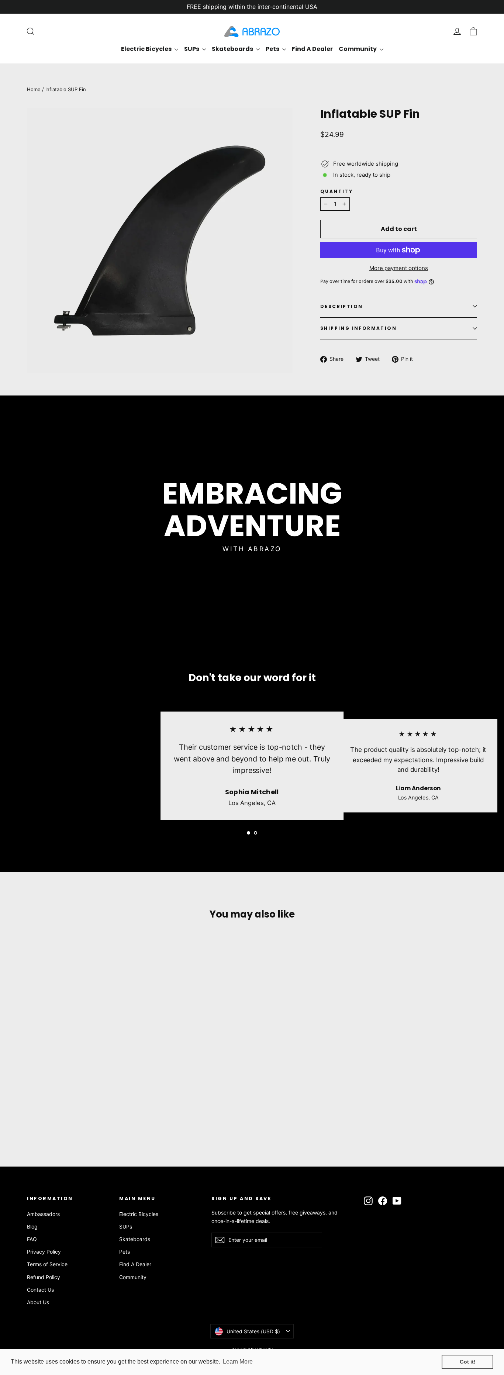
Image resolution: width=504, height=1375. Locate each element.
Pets (273, 49)
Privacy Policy (44, 1251)
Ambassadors (43, 1214)
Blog (32, 1226)
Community (358, 49)
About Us (38, 1302)
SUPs (192, 49)
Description (341, 306)
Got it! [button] (468, 1362)
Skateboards (233, 49)
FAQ (32, 1239)
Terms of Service (47, 1264)
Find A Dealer (312, 49)
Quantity (336, 191)
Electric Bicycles (147, 49)
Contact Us (40, 1289)
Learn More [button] (238, 1361)
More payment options (398, 268)
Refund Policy (43, 1277)
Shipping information (358, 328)
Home (34, 89)
